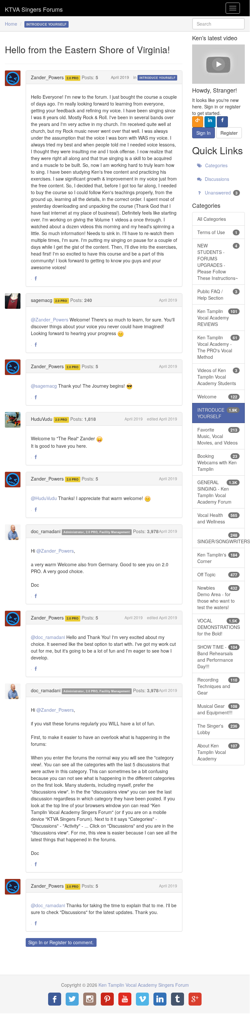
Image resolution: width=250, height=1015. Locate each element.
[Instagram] (89, 999)
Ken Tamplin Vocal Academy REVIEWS (217, 317)
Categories (216, 165)
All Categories (211, 219)
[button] (35, 279)
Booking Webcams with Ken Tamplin (217, 462)
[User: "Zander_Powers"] (14, 78)
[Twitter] (72, 999)
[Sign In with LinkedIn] (210, 121)
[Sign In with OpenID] (197, 121)
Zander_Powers (47, 77)
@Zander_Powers (49, 319)
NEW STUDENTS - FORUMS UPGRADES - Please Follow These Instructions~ (217, 261)
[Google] (195, 999)
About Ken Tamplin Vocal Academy (217, 752)
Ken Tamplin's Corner (217, 557)
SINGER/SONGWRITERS (221, 538)
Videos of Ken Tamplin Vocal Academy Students (217, 376)
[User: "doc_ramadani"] (14, 532)
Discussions (216, 179)
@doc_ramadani (48, 637)
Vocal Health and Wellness (217, 518)
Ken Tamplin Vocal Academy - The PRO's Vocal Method (217, 347)
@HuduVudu (44, 498)
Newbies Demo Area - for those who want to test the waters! (217, 597)
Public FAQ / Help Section (217, 294)
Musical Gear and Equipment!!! (217, 709)
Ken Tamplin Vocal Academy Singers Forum (34, 8)
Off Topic (217, 574)
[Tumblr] (177, 999)
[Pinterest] (107, 999)
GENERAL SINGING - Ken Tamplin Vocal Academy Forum (217, 492)
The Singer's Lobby (217, 728)
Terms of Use (217, 232)
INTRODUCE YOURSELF (157, 78)
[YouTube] (124, 999)
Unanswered (221, 192)
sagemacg (41, 300)
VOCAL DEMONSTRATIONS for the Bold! (218, 627)
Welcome (217, 396)
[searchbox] (218, 23)
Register (58, 942)
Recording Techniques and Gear (217, 686)
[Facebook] (54, 999)
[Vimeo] (142, 999)
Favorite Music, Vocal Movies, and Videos (217, 436)
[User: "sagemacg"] (14, 301)
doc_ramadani (45, 531)
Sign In (35, 942)
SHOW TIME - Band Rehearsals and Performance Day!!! (217, 657)
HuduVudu (41, 419)
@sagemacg (44, 385)
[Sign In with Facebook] (222, 121)
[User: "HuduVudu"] (14, 420)
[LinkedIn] (159, 999)
